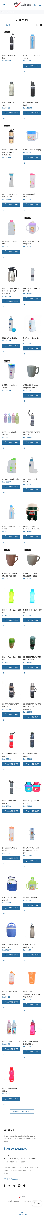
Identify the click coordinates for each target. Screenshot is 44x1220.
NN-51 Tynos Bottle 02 (11, 1041)
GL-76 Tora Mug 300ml (32, 897)
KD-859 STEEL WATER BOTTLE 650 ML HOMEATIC (10, 152)
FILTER (8, 25)
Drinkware (10, 12)
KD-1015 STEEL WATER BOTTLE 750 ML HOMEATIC (32, 706)
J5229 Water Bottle (9, 338)
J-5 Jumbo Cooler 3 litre (11, 479)
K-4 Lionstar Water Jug (32, 150)
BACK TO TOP (22, 1215)
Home (3, 12)
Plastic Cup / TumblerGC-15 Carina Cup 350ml (31, 994)
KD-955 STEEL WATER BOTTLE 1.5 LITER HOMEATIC (10, 291)
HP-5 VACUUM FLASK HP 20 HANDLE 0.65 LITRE (31, 850)
